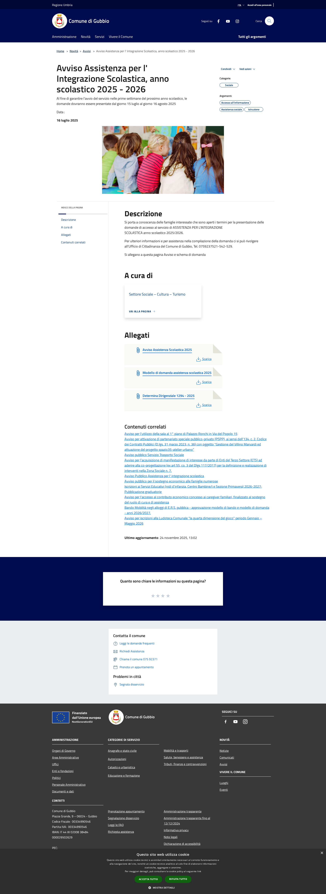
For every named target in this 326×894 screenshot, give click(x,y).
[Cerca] (269, 20)
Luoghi (224, 783)
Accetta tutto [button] (148, 879)
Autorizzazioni (117, 759)
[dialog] (163, 871)
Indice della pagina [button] (72, 207)
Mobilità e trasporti (176, 750)
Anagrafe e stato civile (122, 750)
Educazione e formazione (124, 775)
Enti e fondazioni (63, 771)
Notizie (224, 750)
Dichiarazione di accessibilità (182, 843)
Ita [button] (239, 5)
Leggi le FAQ (116, 825)
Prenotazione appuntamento (126, 811)
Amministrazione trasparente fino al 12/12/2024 (187, 821)
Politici (56, 778)
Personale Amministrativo (68, 784)
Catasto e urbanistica (121, 767)
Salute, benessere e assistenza (183, 757)
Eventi (224, 789)
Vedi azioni (245, 69)
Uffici (55, 764)
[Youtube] (226, 20)
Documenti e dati (63, 791)
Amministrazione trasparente (182, 811)
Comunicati (227, 757)
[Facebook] (217, 20)
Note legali (171, 837)
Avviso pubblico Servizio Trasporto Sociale (154, 454)
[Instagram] (236, 20)
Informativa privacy (176, 830)
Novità (74, 51)
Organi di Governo (63, 750)
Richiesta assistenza (121, 831)
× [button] (321, 853)
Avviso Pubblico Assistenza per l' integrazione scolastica (164, 475)
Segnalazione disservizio (123, 818)
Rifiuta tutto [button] (178, 879)
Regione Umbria (62, 5)
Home (60, 51)
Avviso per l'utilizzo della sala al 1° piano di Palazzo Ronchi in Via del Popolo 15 (181, 433)
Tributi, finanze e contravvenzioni (185, 764)
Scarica (206, 359)
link (199, 871)
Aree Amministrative (65, 757)
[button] (163, 887)
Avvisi (87, 51)
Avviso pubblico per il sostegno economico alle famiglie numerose (171, 481)
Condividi (226, 69)
